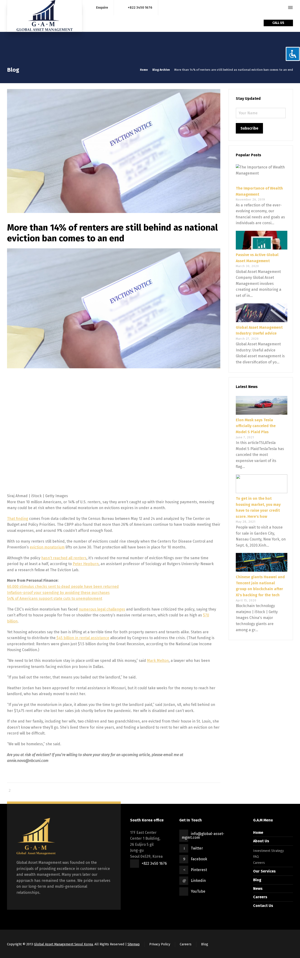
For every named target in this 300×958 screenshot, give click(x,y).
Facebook (199, 859)
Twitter (197, 848)
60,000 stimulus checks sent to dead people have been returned (63, 586)
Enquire (102, 7)
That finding (17, 518)
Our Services (264, 871)
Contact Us (263, 905)
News (257, 888)
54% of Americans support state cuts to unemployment (54, 598)
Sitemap (134, 944)
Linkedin (198, 880)
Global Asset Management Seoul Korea (63, 944)
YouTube (198, 891)
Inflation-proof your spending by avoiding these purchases (58, 592)
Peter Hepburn (86, 564)
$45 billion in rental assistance (82, 638)
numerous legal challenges (102, 609)
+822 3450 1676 (140, 7)
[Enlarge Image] (113, 151)
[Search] (282, 8)
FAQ (256, 857)
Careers (259, 863)
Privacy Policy (159, 944)
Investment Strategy (268, 851)
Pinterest (199, 870)
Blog (257, 880)
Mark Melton (158, 660)
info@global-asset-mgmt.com (203, 835)
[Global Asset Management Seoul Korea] (44, 16)
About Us (261, 841)
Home (258, 832)
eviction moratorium (47, 547)
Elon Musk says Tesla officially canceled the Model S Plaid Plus (256, 426)
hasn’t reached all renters (63, 558)
